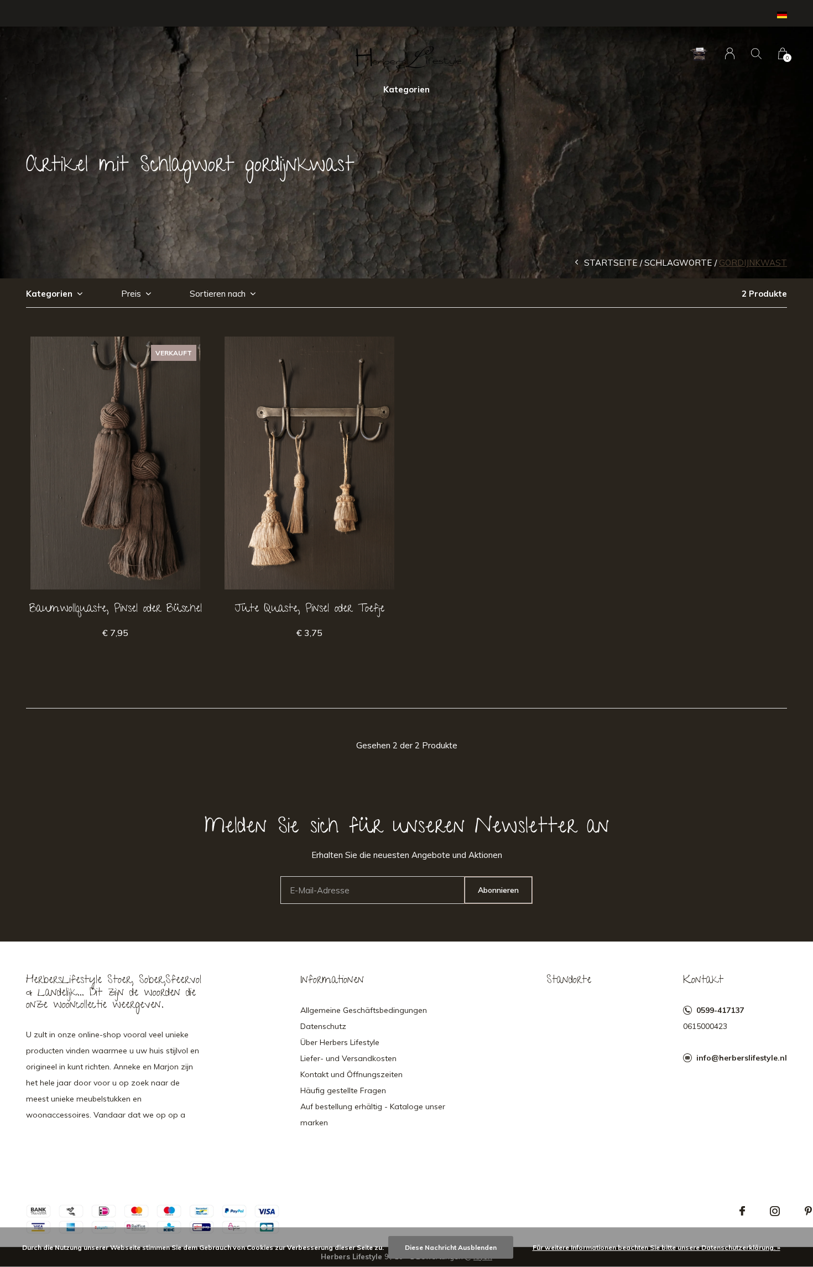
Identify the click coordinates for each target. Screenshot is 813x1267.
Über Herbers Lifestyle (339, 1042)
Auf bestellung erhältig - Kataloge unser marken (372, 1114)
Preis (131, 293)
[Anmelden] (729, 53)
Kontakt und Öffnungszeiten (351, 1074)
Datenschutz (323, 1026)
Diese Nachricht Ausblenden (451, 1247)
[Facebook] (742, 1211)
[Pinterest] (808, 1211)
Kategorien (406, 89)
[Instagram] (775, 1211)
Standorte (568, 981)
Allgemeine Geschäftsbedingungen (363, 1010)
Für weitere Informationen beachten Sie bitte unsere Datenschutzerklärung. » (656, 1247)
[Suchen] (756, 53)
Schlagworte (678, 262)
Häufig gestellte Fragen (343, 1090)
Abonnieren (498, 890)
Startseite (610, 262)
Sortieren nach (218, 293)
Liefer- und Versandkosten (348, 1058)
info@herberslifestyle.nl (741, 1058)
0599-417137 (720, 1010)
